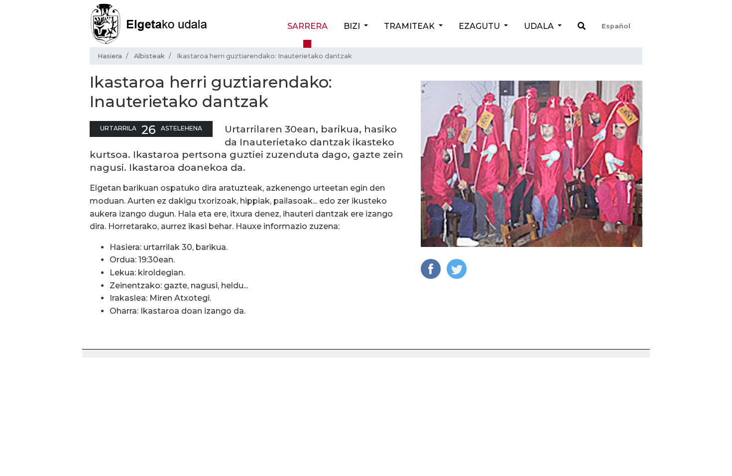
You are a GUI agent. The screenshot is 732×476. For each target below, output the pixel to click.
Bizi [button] (353, 26)
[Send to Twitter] (457, 268)
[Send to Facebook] (431, 268)
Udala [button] (540, 26)
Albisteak (149, 56)
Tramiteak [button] (410, 26)
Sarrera (307, 26)
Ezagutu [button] (480, 26)
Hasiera (110, 56)
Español (616, 26)
